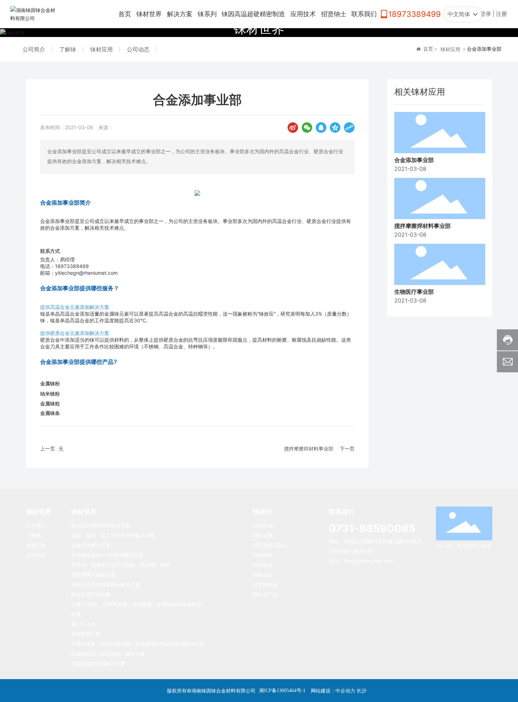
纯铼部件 (263, 555)
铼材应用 (101, 49)
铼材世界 (259, 28)
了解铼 (67, 49)
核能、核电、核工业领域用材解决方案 (113, 535)
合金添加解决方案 (91, 545)
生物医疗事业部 (414, 292)
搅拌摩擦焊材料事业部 (308, 449)
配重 (76, 614)
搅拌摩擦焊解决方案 (93, 575)
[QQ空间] (335, 127)
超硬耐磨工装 (86, 634)
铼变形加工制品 (270, 545)
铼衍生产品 (265, 594)
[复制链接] (349, 127)
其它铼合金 (265, 585)
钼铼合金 (263, 575)
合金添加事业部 (414, 160)
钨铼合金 (263, 565)
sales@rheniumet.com (369, 561)
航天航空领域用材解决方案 (100, 525)
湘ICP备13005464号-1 (282, 690)
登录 (486, 14)
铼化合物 (263, 525)
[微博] (293, 127)
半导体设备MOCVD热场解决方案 (107, 555)
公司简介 (34, 49)
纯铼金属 (263, 535)
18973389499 (414, 14)
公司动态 (138, 49)
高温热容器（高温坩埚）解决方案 (108, 654)
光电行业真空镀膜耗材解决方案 (105, 585)
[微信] (307, 127)
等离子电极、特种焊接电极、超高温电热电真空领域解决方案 (137, 644)
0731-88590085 (372, 528)
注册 (501, 14)
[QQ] (321, 127)
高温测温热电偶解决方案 (98, 663)
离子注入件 (83, 624)
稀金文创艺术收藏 (91, 594)
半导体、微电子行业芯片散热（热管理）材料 (120, 565)
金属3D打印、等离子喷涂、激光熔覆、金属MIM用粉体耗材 (136, 604)
